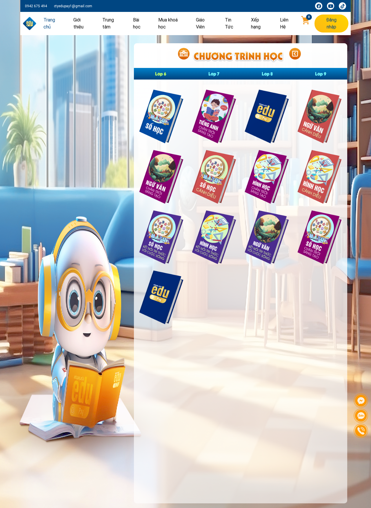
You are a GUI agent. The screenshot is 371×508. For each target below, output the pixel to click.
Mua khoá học (168, 23)
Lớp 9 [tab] (320, 74)
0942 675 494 (36, 6)
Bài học (137, 23)
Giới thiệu (78, 23)
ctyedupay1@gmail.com (73, 6)
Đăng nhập (331, 23)
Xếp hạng (256, 23)
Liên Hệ (284, 23)
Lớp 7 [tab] (213, 74)
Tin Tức (229, 23)
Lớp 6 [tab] (160, 74)
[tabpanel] (241, 209)
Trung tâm (108, 23)
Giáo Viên (200, 23)
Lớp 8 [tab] (267, 74)
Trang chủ (49, 23)
